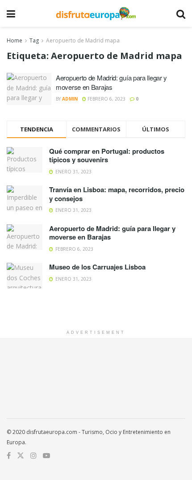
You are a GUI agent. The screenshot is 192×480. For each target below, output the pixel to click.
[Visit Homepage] (96, 13)
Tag (34, 40)
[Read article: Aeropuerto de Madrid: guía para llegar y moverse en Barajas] (29, 89)
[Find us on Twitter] (20, 456)
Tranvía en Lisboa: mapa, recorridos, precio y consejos (116, 194)
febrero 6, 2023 (105, 99)
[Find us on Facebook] (9, 456)
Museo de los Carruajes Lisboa (97, 267)
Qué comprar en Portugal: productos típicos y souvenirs (106, 155)
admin (70, 99)
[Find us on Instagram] (33, 456)
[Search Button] (180, 13)
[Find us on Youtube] (46, 456)
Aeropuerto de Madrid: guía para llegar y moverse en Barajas (111, 82)
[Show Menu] (11, 13)
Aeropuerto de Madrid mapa (83, 40)
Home (14, 40)
